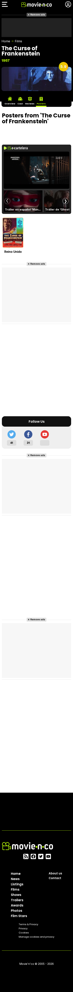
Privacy (23, 928)
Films (18, 41)
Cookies (24, 932)
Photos (16, 910)
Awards (17, 905)
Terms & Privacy (28, 924)
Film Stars (19, 916)
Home (5, 41)
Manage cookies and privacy (36, 937)
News (15, 879)
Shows (16, 895)
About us (55, 873)
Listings (17, 884)
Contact (55, 878)
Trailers (17, 900)
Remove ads (37, 14)
